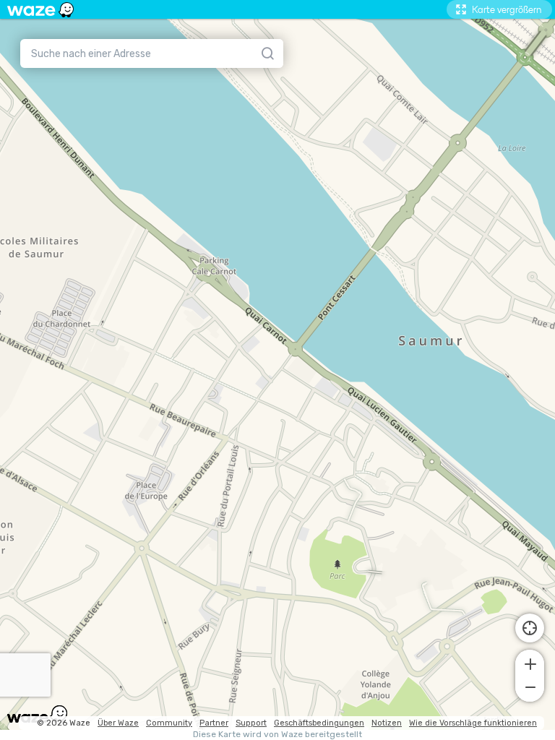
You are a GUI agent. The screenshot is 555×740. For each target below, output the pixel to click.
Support (251, 723)
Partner (213, 723)
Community (169, 723)
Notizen (386, 723)
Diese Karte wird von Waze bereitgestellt (277, 734)
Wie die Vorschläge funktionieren (473, 723)
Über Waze (118, 723)
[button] (529, 663)
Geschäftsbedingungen (319, 723)
